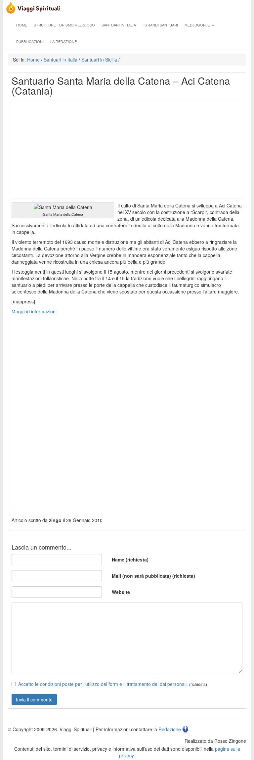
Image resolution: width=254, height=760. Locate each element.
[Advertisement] (127, 149)
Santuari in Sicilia (99, 59)
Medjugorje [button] (198, 24)
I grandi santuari (160, 24)
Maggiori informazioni (34, 311)
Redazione (169, 729)
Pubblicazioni (30, 41)
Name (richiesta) (130, 559)
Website (121, 592)
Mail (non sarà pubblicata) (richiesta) (153, 575)
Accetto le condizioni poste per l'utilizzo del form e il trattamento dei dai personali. (103, 684)
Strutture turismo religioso (64, 24)
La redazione (63, 41)
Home (21, 24)
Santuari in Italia (119, 24)
